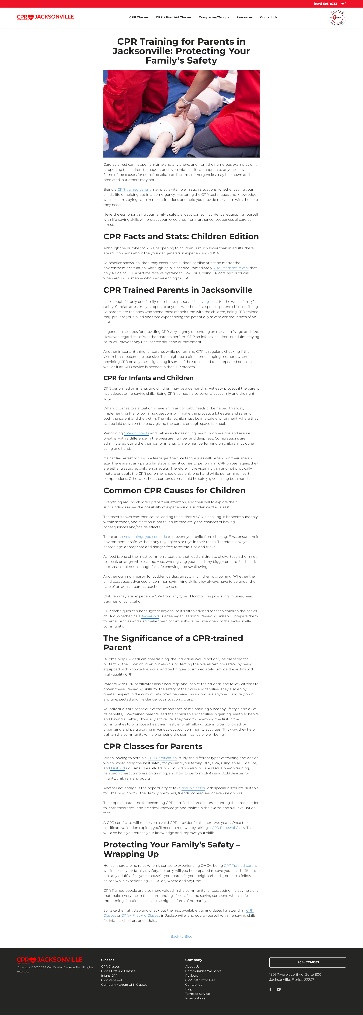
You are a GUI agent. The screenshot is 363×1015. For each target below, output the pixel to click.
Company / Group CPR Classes (124, 984)
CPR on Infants (136, 433)
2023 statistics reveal (231, 268)
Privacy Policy (195, 998)
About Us (192, 966)
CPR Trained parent (240, 866)
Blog (188, 989)
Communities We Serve (203, 971)
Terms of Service (197, 994)
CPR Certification (162, 758)
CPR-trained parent (134, 189)
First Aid (117, 768)
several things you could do (143, 537)
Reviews (191, 975)
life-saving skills (204, 302)
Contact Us (268, 17)
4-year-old (150, 616)
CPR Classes (138, 17)
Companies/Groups (214, 17)
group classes (193, 788)
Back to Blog (181, 936)
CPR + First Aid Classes (173, 17)
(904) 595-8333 (325, 3)
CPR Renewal (111, 980)
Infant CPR (109, 975)
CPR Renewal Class (228, 828)
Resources (245, 17)
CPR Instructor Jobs (200, 980)
